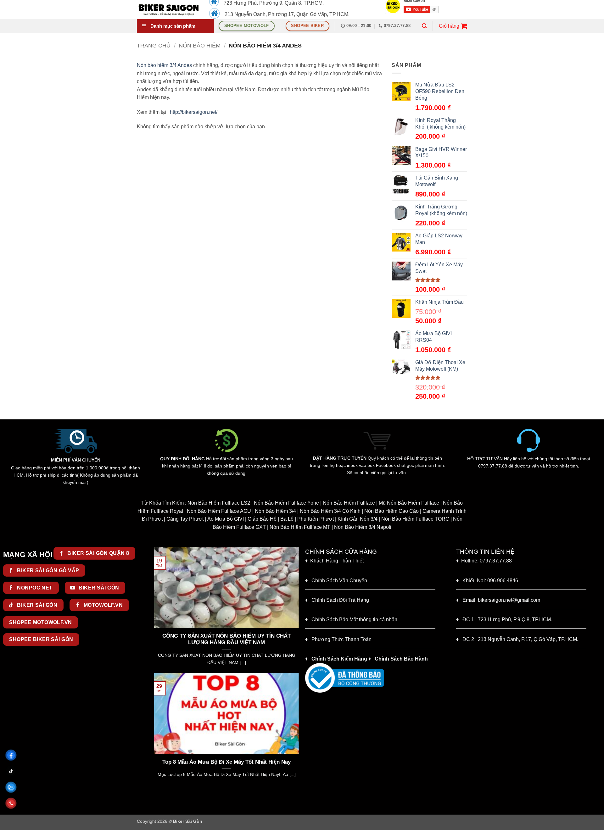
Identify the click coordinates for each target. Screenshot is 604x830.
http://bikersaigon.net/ (193, 112)
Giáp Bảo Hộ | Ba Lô (271, 519)
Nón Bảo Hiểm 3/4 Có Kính (330, 511)
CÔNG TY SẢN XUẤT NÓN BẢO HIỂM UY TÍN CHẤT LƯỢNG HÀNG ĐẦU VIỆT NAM (181, 639)
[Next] (295, 609)
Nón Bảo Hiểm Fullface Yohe (286, 503)
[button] (424, 26)
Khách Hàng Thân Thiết (334, 560)
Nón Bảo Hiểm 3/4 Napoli (362, 527)
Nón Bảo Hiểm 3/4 (275, 511)
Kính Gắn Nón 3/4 (358, 519)
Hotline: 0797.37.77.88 (484, 560)
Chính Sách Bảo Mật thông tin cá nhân (351, 619)
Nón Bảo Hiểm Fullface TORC (415, 519)
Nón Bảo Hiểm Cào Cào (391, 511)
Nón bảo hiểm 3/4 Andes (164, 65)
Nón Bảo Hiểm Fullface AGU (219, 511)
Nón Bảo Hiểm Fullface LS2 (218, 503)
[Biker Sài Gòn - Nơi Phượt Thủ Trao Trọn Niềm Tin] (168, 9)
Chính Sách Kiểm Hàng (339, 658)
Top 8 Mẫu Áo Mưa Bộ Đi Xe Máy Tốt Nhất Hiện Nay (226, 762)
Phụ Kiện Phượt (315, 519)
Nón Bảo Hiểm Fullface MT (300, 527)
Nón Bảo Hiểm (200, 45)
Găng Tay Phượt (185, 519)
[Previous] (157, 609)
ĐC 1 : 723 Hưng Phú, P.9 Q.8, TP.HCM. (504, 619)
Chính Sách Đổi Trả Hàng (340, 600)
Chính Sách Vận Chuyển (336, 580)
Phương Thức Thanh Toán (341, 639)
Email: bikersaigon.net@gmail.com (498, 600)
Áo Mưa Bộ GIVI (225, 519)
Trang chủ (154, 45)
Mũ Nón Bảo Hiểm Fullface (409, 503)
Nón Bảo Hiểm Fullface (349, 503)
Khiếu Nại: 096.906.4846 (487, 580)
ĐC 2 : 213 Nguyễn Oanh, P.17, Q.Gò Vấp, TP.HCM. (517, 639)
